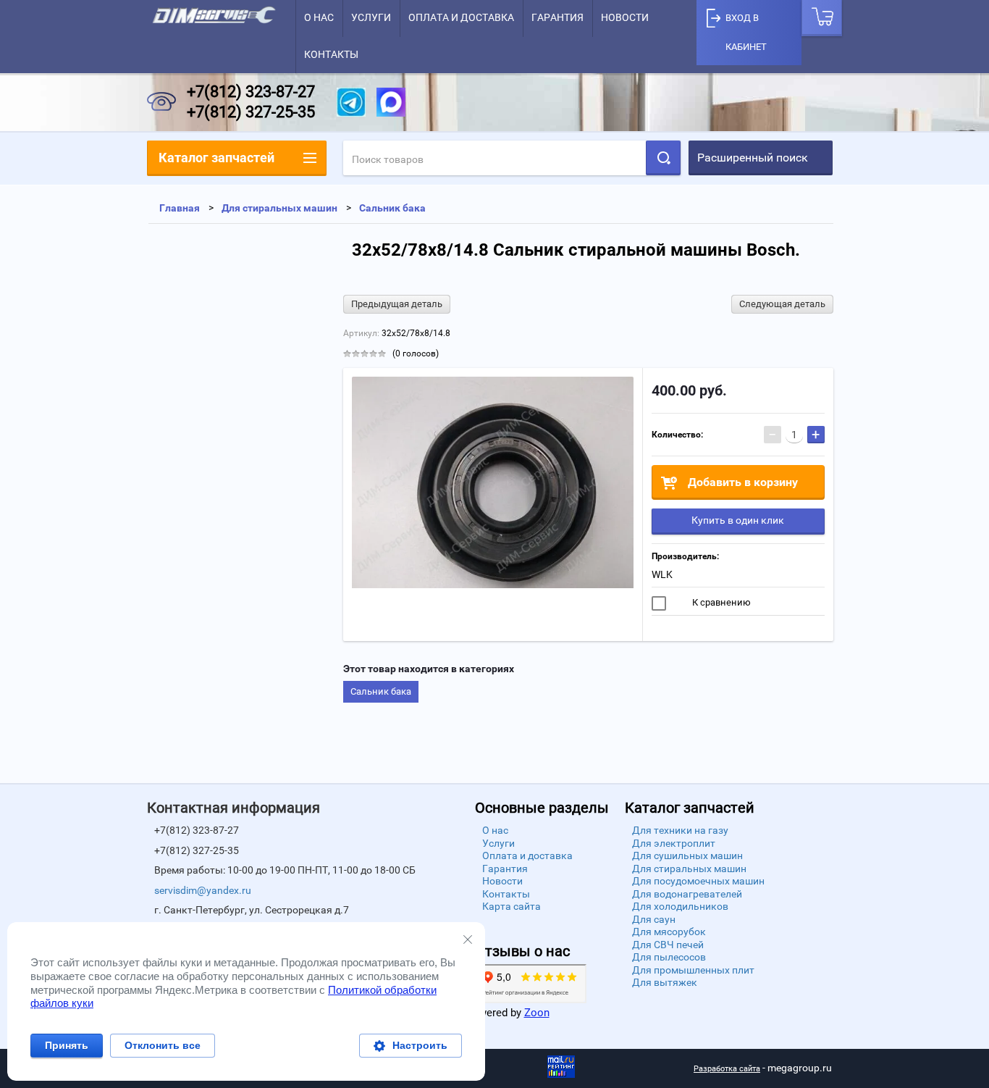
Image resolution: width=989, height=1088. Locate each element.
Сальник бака (380, 691)
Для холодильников (680, 906)
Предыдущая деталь (396, 303)
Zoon (537, 1012)
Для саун (654, 919)
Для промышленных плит (693, 970)
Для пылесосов (669, 957)
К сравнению (720, 602)
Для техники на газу (680, 830)
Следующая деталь (782, 303)
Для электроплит (673, 843)
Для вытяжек (664, 982)
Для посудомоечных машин (698, 881)
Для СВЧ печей (668, 944)
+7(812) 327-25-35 (251, 112)
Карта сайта (511, 906)
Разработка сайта (727, 1069)
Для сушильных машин (687, 855)
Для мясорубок (669, 931)
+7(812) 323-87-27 (251, 92)
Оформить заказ (821, 18)
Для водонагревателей (687, 894)
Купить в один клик (737, 520)
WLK (662, 574)
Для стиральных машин (689, 868)
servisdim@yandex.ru (202, 890)
